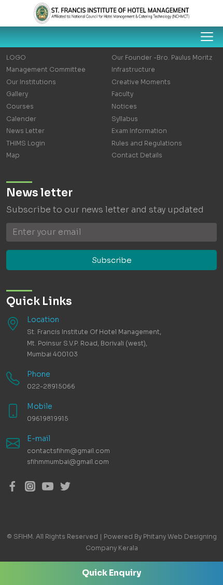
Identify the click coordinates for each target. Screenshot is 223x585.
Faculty (122, 94)
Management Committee (46, 69)
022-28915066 (51, 386)
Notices (124, 106)
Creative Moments (141, 82)
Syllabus (125, 119)
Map (13, 155)
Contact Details (137, 155)
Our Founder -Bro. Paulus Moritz (162, 57)
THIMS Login (25, 143)
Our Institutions (31, 82)
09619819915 (47, 418)
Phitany (154, 536)
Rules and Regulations (147, 143)
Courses (20, 106)
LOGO (16, 57)
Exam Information (139, 131)
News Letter (25, 131)
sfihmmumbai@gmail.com (68, 462)
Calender (21, 119)
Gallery (17, 94)
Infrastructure (133, 69)
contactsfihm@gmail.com (68, 451)
